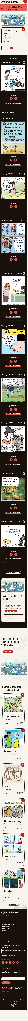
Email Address (6, 976)
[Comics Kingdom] (9, 912)
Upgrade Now (11, 611)
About (2, 934)
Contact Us (4, 937)
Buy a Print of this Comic (13, 103)
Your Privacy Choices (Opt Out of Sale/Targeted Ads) (13, 951)
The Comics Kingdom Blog (7, 924)
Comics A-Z (4, 920)
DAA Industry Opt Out (6, 941)
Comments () (14, 95)
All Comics (3, 930)
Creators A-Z (4, 922)
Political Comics (5, 928)
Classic (8, 723)
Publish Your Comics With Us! (8, 955)
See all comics (13, 904)
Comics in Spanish (5, 926)
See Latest (14, 59)
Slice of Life (9, 793)
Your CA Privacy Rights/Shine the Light (10, 945)
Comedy (7, 758)
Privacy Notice (5, 991)
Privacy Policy (4, 939)
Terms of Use (4, 947)
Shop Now (8, 651)
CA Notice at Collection (6, 943)
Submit (6, 983)
